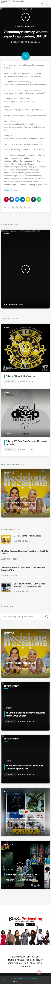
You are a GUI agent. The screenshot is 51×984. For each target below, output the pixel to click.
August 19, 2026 (25, 449)
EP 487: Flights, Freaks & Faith (23, 978)
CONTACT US (25, 966)
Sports (9, 708)
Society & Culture (25, 26)
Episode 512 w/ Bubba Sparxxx (20, 376)
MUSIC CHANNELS (16, 960)
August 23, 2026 (26, 880)
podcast (15, 42)
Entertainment (11, 686)
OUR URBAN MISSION (33, 963)
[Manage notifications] (39, 972)
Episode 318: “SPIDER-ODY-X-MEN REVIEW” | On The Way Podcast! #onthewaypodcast (29, 585)
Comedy (9, 870)
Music (7, 234)
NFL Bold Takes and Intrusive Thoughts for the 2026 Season (24, 552)
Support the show (11, 190)
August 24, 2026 (26, 508)
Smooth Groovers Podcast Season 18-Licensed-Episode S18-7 (23, 568)
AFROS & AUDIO (14, 963)
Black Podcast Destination (25, 957)
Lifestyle (9, 473)
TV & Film (8, 845)
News (6, 792)
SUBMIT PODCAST (35, 960)
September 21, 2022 (30, 42)
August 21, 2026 (25, 382)
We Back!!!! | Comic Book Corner (21, 874)
